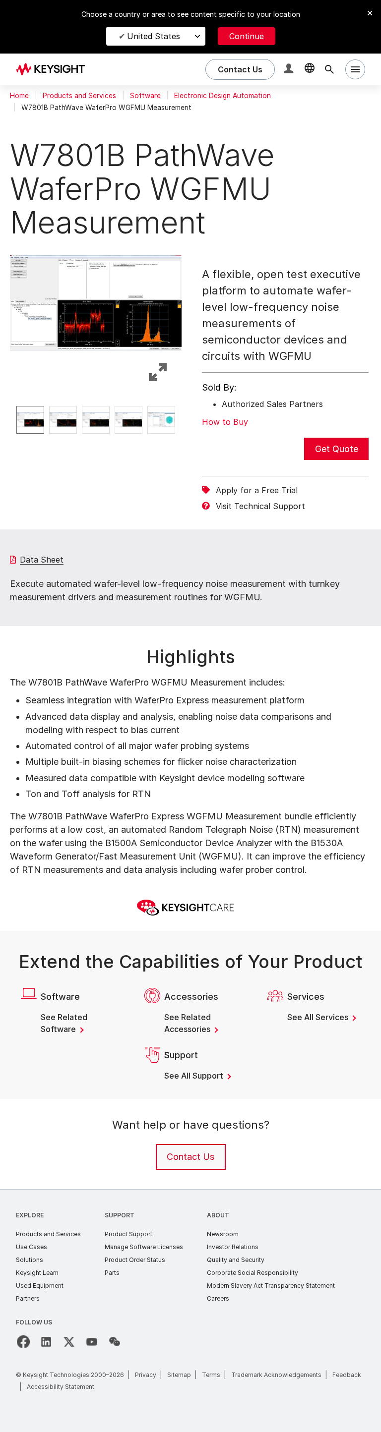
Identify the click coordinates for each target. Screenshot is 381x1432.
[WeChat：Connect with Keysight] (114, 1341)
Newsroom (223, 1234)
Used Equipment (40, 1285)
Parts (112, 1272)
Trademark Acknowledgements (276, 1374)
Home (19, 96)
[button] (290, 69)
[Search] (329, 69)
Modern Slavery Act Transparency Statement (271, 1285)
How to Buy (225, 422)
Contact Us (190, 1156)
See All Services (318, 1017)
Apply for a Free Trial (257, 490)
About (218, 1215)
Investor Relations (232, 1247)
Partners (28, 1298)
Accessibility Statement (60, 1386)
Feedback (346, 1374)
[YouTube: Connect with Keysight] (91, 1341)
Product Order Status (135, 1259)
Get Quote (336, 449)
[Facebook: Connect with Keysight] (23, 1341)
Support (119, 1215)
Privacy (145, 1374)
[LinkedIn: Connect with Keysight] (46, 1341)
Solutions (29, 1259)
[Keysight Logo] (54, 69)
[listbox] (96, 420)
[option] (30, 420)
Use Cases (31, 1247)
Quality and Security (235, 1259)
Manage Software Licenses (144, 1247)
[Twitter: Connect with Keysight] (69, 1341)
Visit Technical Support (260, 506)
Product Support (128, 1234)
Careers (218, 1298)
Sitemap (179, 1374)
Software (145, 96)
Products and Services (79, 96)
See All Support (194, 1076)
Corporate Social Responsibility (252, 1272)
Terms (211, 1374)
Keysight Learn (37, 1272)
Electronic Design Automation (222, 96)
